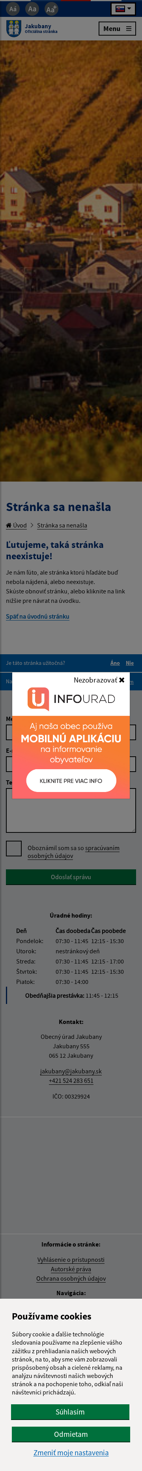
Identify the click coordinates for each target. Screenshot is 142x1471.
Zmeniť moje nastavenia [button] (71, 1452)
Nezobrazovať (96, 679)
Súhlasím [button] (70, 1411)
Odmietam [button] (71, 1434)
